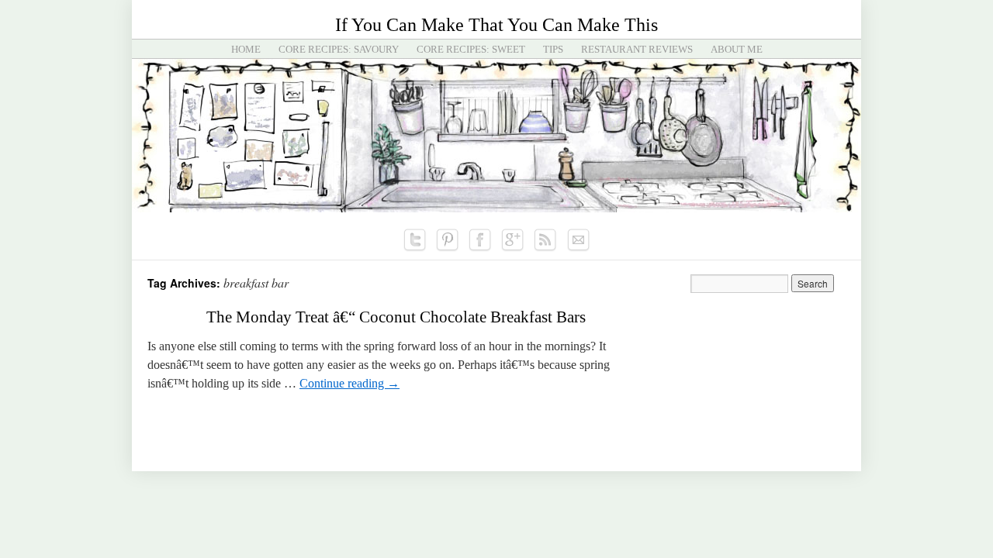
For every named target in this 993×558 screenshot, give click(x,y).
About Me (737, 49)
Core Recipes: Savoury (339, 49)
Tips (553, 49)
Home (246, 49)
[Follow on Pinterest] (447, 240)
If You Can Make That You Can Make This (496, 25)
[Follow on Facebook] (480, 240)
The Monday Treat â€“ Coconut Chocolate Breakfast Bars (396, 317)
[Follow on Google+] (512, 240)
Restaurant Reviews (637, 49)
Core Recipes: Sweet (471, 49)
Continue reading (349, 383)
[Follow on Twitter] (415, 240)
